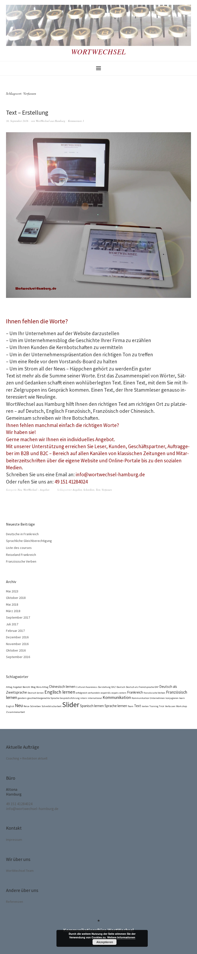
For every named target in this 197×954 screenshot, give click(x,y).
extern (122, 692)
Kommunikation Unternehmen (148, 698)
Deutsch (121, 687)
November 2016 (17, 644)
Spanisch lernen (92, 705)
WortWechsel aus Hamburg (50, 121)
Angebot (77, 489)
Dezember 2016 (17, 637)
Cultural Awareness (86, 687)
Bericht (26, 687)
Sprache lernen (116, 705)
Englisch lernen (59, 692)
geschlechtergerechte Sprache (43, 698)
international (95, 698)
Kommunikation (117, 697)
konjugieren (172, 698)
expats (115, 692)
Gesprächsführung (70, 698)
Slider (70, 704)
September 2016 (18, 657)
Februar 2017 (15, 630)
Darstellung (104, 687)
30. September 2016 (17, 121)
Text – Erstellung (27, 112)
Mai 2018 (12, 604)
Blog (33, 687)
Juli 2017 (12, 624)
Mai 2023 (12, 591)
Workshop (181, 706)
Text (98, 489)
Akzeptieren (104, 942)
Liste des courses (19, 548)
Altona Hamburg (14, 792)
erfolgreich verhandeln (88, 692)
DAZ (113, 687)
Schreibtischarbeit (52, 706)
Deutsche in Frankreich (22, 534)
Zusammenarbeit (15, 712)
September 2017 (18, 617)
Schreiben (88, 489)
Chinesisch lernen (62, 686)
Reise (26, 706)
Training (153, 706)
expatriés (106, 692)
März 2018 (13, 611)
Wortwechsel (98, 51)
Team (130, 706)
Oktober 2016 (16, 650)
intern (83, 698)
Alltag (9, 687)
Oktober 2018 (16, 598)
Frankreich (135, 692)
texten (145, 706)
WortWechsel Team (20, 870)
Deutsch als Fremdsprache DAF (142, 687)
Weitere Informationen (121, 937)
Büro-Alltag (42, 687)
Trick (161, 706)
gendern (22, 698)
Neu (20, 489)
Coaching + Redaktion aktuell (26, 758)
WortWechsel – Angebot (36, 489)
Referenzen (14, 901)
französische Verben (154, 692)
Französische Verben (21, 561)
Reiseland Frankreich (21, 554)
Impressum (14, 839)
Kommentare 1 (76, 121)
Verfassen (107, 489)
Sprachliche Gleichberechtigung (29, 541)
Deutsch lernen (36, 692)
